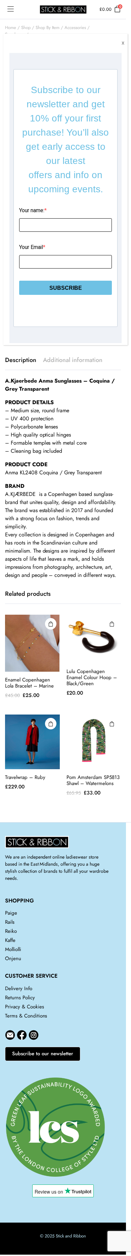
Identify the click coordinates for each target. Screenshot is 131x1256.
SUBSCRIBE (65, 288)
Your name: (31, 210)
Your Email (31, 247)
